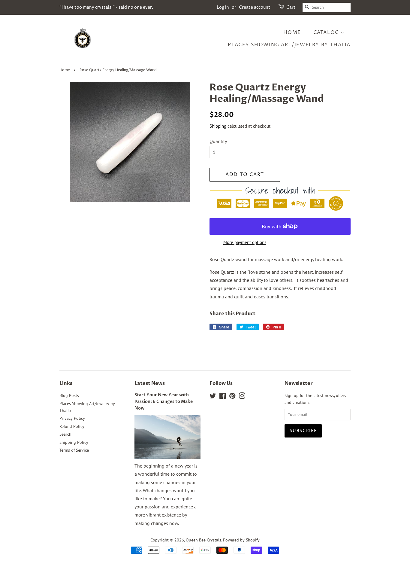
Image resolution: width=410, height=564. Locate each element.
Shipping (218, 126)
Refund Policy (71, 426)
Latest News (149, 383)
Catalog (327, 32)
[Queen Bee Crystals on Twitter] (213, 397)
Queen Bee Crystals (203, 540)
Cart (291, 7)
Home (292, 32)
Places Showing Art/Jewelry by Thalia (289, 44)
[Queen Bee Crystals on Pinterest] (232, 397)
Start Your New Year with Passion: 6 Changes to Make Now (163, 401)
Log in (223, 7)
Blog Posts (69, 395)
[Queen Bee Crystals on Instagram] (242, 397)
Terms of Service (74, 450)
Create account (254, 7)
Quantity (218, 141)
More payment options (244, 242)
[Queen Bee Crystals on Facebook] (222, 397)
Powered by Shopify (241, 540)
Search (65, 434)
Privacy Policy (72, 418)
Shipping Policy (73, 442)
